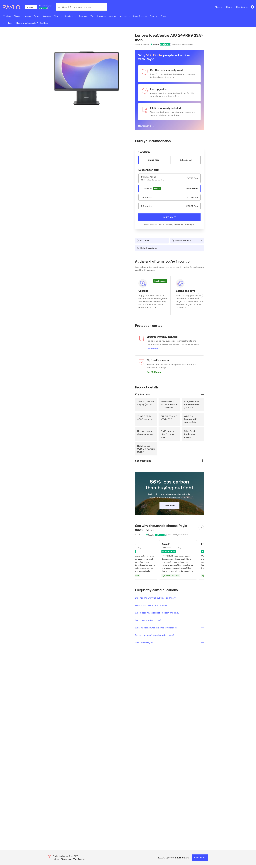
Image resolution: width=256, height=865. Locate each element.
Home (19, 23)
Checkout (169, 217)
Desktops (83, 16)
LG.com (163, 16)
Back (9, 23)
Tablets (37, 16)
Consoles (47, 16)
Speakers (101, 16)
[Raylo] (13, 7)
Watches (58, 16)
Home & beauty (140, 16)
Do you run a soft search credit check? (154, 635)
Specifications (143, 460)
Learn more (152, 348)
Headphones (70, 16)
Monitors (112, 16)
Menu (8, 16)
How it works (241, 7)
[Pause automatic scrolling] (201, 527)
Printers (153, 16)
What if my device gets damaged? (152, 605)
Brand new (153, 160)
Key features (142, 394)
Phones (17, 16)
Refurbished (185, 160)
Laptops (27, 16)
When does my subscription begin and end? (157, 612)
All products (30, 23)
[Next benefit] (200, 295)
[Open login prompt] (252, 7)
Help (228, 7)
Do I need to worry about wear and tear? (155, 597)
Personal (29, 7)
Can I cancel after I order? (148, 620)
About (217, 7)
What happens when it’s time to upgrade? (156, 627)
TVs (92, 16)
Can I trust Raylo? (144, 642)
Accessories (124, 16)
